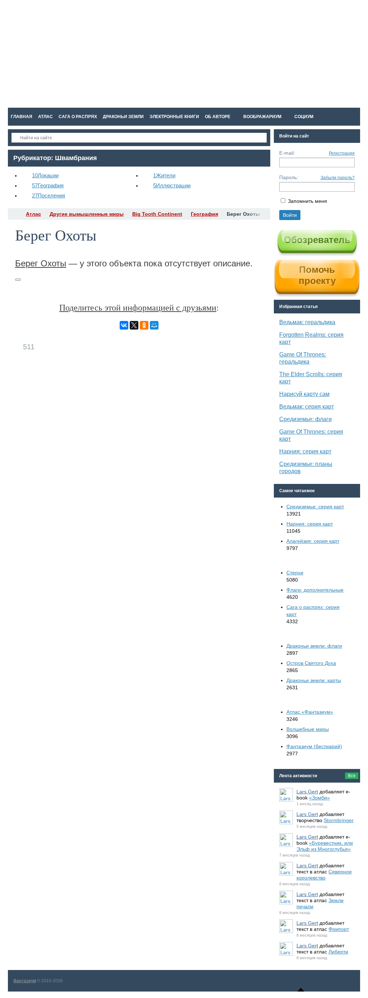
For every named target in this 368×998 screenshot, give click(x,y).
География (48, 185)
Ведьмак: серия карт (306, 407)
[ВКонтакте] (124, 325)
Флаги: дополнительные (315, 590)
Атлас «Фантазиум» (309, 712)
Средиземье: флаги (305, 419)
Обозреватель (317, 239)
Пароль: (288, 177)
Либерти (338, 952)
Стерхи (294, 572)
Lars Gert (307, 791)
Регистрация (342, 153)
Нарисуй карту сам (304, 394)
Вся (351, 775)
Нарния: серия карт (305, 451)
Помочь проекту (317, 275)
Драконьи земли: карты (313, 680)
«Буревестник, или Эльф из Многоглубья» (324, 846)
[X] (134, 325)
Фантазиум (24, 980)
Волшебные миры (307, 729)
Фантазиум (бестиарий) (314, 746)
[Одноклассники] (144, 325)
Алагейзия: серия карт (312, 541)
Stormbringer (339, 820)
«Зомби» (319, 798)
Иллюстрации (171, 185)
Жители (164, 175)
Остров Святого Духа (311, 663)
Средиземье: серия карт (315, 506)
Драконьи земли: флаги (314, 646)
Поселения (48, 195)
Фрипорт (338, 929)
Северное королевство (324, 875)
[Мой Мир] (154, 325)
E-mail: (287, 153)
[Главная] (14, 214)
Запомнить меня (307, 201)
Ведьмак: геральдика (307, 322)
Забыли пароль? (338, 177)
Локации (45, 175)
